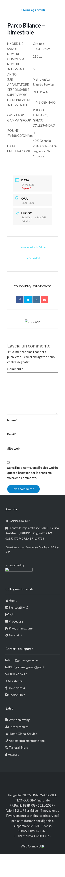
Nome (12, 420)
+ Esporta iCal (33, 258)
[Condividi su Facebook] (19, 299)
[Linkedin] (36, 299)
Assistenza (15, 681)
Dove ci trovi (16, 688)
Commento (15, 369)
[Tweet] (28, 299)
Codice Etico (16, 695)
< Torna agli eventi (32, 10)
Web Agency (29, 846)
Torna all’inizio (18, 747)
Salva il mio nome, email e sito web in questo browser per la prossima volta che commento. (32, 473)
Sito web (13, 448)
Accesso (13, 754)
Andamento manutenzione (26, 741)
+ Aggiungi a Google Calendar (33, 247)
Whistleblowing (19, 720)
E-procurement (18, 727)
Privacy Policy (15, 565)
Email (11, 434)
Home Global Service (23, 734)
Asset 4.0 (15, 635)
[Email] (44, 299)
